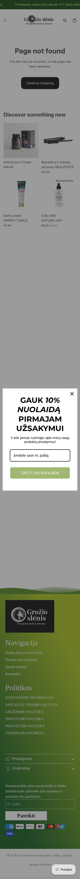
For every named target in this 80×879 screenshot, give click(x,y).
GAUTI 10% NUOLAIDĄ (40, 473)
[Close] (72, 393)
